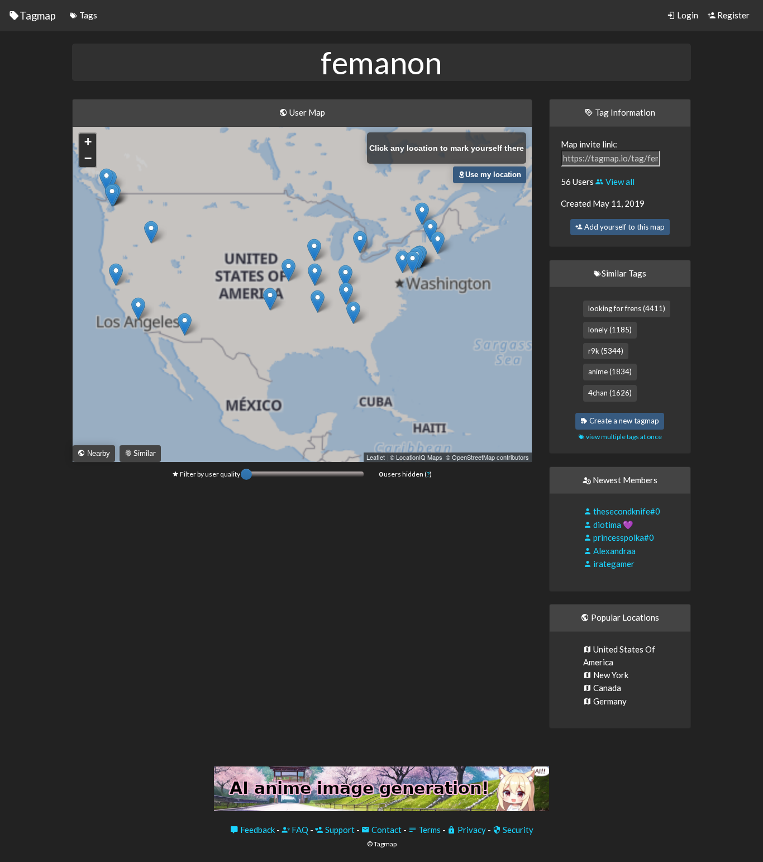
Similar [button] (144, 453)
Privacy (471, 830)
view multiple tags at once (623, 436)
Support (339, 830)
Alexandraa (614, 551)
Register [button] (733, 15)
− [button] (88, 158)
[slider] (246, 474)
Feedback (257, 830)
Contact (386, 830)
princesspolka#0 (623, 537)
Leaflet (375, 457)
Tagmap (38, 15)
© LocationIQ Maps (416, 457)
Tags (87, 15)
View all (619, 182)
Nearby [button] (97, 453)
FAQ (299, 830)
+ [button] (88, 142)
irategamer (613, 564)
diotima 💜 (612, 525)
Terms (429, 830)
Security (517, 830)
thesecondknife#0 (626, 511)
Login (686, 15)
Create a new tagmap (623, 420)
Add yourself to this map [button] (624, 226)
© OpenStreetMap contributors (487, 457)
